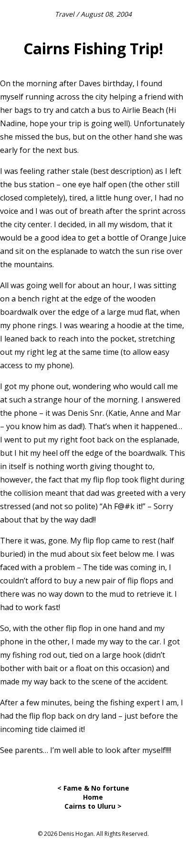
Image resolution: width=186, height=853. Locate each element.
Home (93, 797)
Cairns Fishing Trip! (93, 48)
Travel (64, 14)
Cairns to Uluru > (93, 806)
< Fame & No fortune (93, 788)
